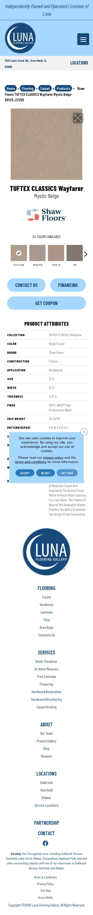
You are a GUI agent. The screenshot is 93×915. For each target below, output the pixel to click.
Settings (67, 473)
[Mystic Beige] (19, 253)
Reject (45, 473)
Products (63, 88)
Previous (7, 251)
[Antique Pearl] (37, 253)
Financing (68, 285)
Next (85, 251)
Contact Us (26, 285)
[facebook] (45, 844)
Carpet (45, 88)
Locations (79, 62)
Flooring (27, 88)
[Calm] (74, 253)
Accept (25, 473)
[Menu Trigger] (83, 39)
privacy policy (53, 457)
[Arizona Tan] (56, 253)
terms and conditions (30, 462)
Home (11, 88)
